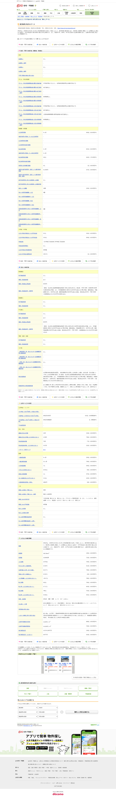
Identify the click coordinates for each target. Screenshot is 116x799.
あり (44, 449)
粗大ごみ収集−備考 (24, 512)
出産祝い (21, 67)
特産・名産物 (22, 599)
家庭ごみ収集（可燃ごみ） (26, 490)
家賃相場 (65, 767)
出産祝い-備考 (22, 71)
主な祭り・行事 (23, 604)
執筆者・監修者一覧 (81, 777)
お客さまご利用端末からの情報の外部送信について (51, 761)
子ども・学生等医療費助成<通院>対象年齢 (30, 83)
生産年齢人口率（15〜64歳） (26, 570)
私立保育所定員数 (23, 157)
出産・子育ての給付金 (26, 44)
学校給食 (21, 241)
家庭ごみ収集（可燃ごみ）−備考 (27, 494)
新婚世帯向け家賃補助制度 (26, 385)
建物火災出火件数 (23, 433)
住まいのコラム (72, 777)
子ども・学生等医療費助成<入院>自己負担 (30, 110)
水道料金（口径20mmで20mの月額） (29, 415)
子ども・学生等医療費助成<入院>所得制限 (30, 119)
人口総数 (21, 561)
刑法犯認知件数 (23, 441)
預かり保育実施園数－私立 (26, 200)
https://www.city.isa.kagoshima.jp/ (66, 28)
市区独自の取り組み (24, 609)
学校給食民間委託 (23, 245)
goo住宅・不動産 (19, 760)
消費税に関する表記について (49, 764)
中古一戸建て (27, 694)
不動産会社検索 (51, 777)
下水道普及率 (22, 425)
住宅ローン (71, 771)
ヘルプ (53, 783)
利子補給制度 (22, 275)
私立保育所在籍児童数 (24, 161)
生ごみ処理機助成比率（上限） (27, 525)
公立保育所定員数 (23, 140)
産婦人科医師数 (23, 474)
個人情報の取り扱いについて (34, 764)
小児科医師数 (22, 465)
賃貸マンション (53, 767)
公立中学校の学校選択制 (25, 250)
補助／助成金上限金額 (24, 283)
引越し (32, 777)
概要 (20, 546)
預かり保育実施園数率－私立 (26, 205)
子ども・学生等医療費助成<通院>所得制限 (30, 96)
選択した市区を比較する (81, 712)
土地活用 (36, 774)
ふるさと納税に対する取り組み (27, 615)
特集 (29, 777)
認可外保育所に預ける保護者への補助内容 (30, 184)
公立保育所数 (22, 132)
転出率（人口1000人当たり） (26, 595)
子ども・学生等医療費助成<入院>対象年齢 (30, 106)
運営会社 (73, 783)
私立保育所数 (22, 149)
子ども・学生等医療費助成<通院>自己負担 (30, 87)
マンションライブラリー (41, 777)
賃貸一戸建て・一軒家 (44, 767)
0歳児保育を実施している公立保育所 (28, 136)
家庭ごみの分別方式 (24, 499)
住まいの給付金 (43, 44)
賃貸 (28, 688)
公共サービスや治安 (59, 44)
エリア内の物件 (92, 44)
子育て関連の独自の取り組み (26, 75)
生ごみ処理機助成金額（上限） (27, 521)
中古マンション (40, 771)
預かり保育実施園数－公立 (26, 192)
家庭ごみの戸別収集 (24, 504)
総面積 (20, 553)
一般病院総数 (22, 457)
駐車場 (59, 767)
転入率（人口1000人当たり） (26, 586)
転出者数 (21, 590)
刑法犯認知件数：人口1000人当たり (28, 445)
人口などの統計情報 (75, 44)
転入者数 (21, 582)
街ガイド (66, 777)
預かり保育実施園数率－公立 (26, 196)
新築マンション (31, 771)
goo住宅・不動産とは (33, 761)
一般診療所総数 (23, 461)
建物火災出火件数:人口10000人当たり (29, 437)
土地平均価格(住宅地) (24, 621)
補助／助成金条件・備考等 (26, 291)
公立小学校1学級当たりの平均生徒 (28, 233)
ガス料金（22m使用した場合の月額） (29, 411)
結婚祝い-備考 (22, 63)
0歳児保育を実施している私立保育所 (28, 153)
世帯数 (20, 557)
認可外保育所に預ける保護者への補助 (29, 180)
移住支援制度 (22, 376)
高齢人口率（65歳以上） (25, 574)
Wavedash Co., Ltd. (27, 725)
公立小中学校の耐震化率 (25, 254)
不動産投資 (88, 694)
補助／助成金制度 (23, 279)
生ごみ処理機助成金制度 (25, 517)
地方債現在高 (22, 630)
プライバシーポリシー (45, 783)
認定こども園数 (23, 188)
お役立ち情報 (18, 777)
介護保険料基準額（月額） (26, 482)
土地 (48, 694)
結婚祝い (21, 59)
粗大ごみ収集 (22, 508)
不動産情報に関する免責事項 (91, 761)
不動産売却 (30, 774)
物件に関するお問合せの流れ (70, 761)
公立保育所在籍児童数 (24, 145)
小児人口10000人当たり (25, 469)
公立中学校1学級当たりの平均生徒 (28, 237)
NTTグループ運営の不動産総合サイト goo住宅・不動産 (30, 1)
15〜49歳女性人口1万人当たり (27, 478)
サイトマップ (66, 783)
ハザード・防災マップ (24, 449)
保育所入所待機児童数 (24, 165)
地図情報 (90, 777)
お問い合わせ (59, 783)
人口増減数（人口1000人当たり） (28, 578)
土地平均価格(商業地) (24, 626)
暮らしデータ (59, 777)
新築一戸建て (88, 688)
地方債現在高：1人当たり (25, 634)
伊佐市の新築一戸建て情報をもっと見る (85, 677)
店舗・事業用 (68, 694)
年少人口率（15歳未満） (25, 566)
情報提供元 (80, 761)
